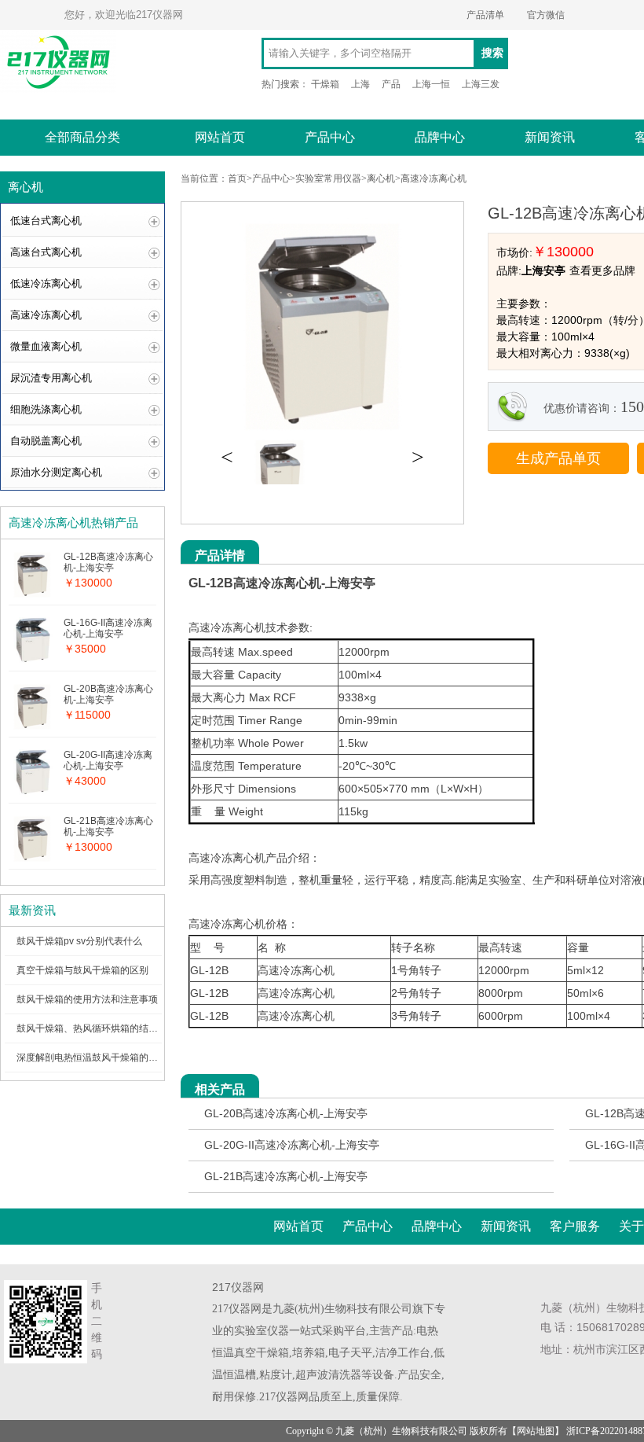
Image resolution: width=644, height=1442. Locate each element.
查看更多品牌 (602, 270)
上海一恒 (431, 84)
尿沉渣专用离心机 (51, 378)
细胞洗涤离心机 (46, 409)
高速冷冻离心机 (46, 315)
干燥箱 (325, 84)
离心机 (381, 178)
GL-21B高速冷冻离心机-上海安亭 (286, 1176)
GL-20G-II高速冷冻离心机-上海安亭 (291, 1145)
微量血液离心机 (46, 346)
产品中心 (330, 137)
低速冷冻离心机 (46, 283)
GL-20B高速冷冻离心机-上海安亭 (286, 1113)
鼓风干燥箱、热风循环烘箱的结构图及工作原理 (115, 1028)
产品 (391, 84)
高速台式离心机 (46, 252)
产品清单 (485, 14)
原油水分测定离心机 (56, 472)
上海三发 (480, 84)
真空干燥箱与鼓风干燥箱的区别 (82, 970)
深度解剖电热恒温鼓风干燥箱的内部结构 (101, 1057)
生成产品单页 (558, 458)
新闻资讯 (550, 137)
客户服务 (575, 1226)
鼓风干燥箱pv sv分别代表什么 (79, 941)
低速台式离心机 (46, 220)
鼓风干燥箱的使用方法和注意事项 (87, 999)
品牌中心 (440, 137)
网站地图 (535, 1430)
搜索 (492, 53)
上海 (360, 84)
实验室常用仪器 (328, 178)
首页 (237, 178)
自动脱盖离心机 (46, 441)
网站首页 (220, 137)
